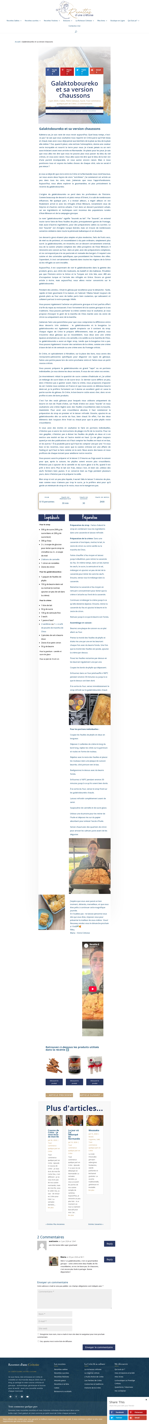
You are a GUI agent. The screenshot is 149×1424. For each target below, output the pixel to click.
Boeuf (91, 1137)
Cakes (62, 101)
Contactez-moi (74, 26)
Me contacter (120, 1391)
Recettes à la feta (61, 1384)
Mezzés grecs (60, 1380)
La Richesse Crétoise (84, 21)
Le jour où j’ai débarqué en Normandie (74, 1134)
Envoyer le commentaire (99, 1347)
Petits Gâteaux (72, 101)
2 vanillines (46, 624)
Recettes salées (61, 1369)
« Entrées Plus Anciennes (55, 1224)
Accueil (17, 42)
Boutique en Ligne (117, 21)
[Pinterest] (22, 1396)
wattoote (53, 1241)
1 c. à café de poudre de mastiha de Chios (52, 628)
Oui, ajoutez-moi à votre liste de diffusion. (56, 1341)
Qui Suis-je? (132, 21)
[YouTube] (27, 1396)
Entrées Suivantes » (95, 1224)
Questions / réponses (124, 1387)
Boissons (66, 21)
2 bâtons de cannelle (50, 559)
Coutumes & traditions (93, 1384)
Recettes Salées (13, 21)
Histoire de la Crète (92, 1388)
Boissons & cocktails (62, 1391)
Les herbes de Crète (93, 1380)
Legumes (92, 1139)
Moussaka (94, 1130)
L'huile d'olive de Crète (93, 1377)
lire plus (51, 1207)
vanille (85, 338)
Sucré (82, 101)
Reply (110, 1243)
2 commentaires (85, 103)
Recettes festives (61, 1377)
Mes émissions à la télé (125, 1373)
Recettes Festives (51, 21)
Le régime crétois (91, 1373)
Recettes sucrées (32, 21)
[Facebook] (10, 1396)
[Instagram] (16, 1396)
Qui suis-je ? (120, 1369)
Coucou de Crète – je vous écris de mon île (53, 1133)
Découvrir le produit (54, 1082)
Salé (98, 1139)
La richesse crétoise (92, 1369)
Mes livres (101, 21)
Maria (63, 1257)
